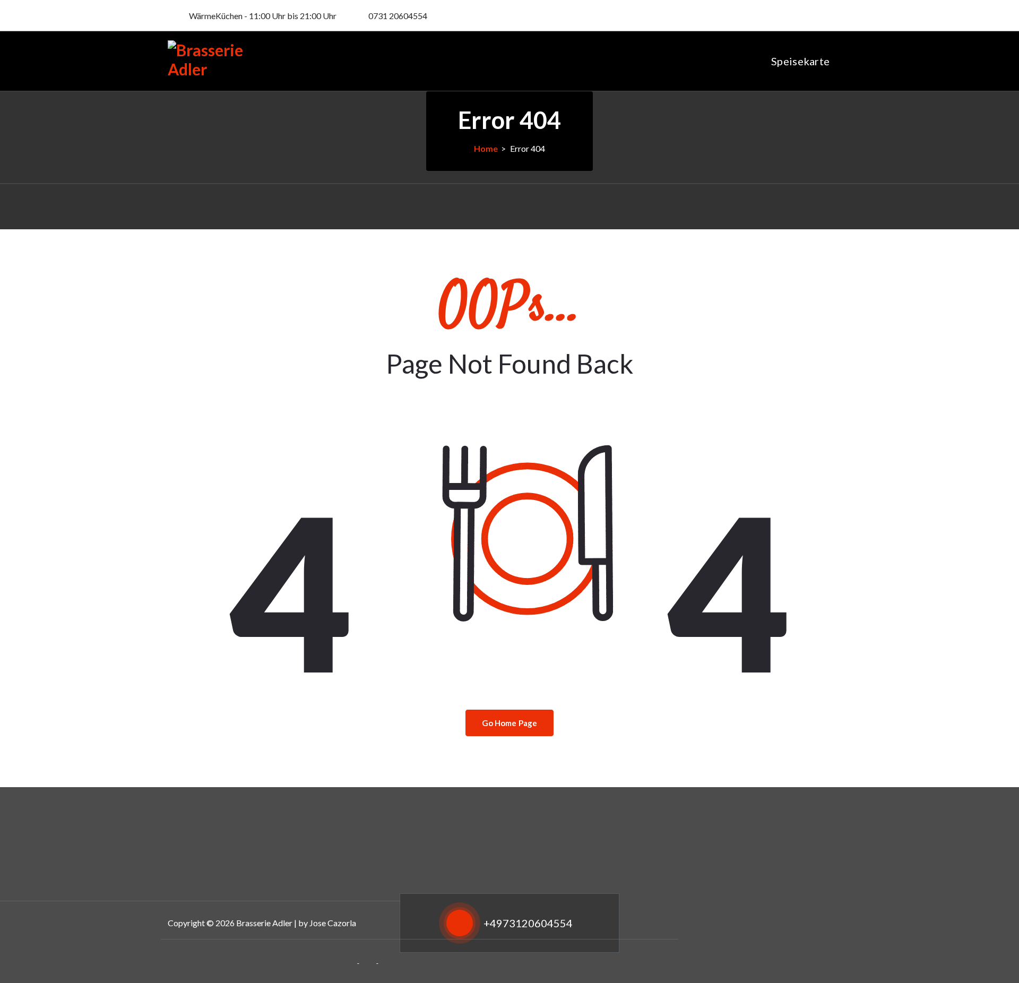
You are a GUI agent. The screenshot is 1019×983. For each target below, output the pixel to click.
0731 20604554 (397, 16)
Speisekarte (800, 61)
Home (486, 148)
